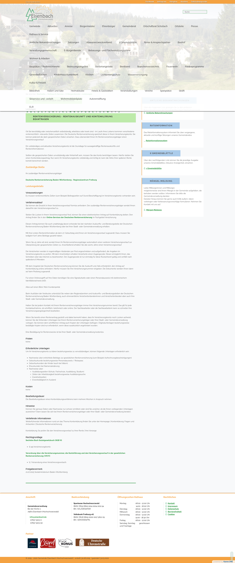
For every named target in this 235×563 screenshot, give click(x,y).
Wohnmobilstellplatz (71, 99)
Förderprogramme (194, 66)
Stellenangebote (104, 66)
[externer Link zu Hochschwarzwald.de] (48, 543)
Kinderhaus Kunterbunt (66, 74)
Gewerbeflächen (38, 74)
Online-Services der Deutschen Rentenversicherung (69, 217)
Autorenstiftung (97, 99)
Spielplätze (166, 90)
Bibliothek (34, 90)
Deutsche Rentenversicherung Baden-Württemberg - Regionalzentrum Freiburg (61, 180)
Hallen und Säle (55, 90)
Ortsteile (179, 26)
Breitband (125, 66)
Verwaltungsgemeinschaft (43, 50)
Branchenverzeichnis (148, 66)
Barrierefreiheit (175, 512)
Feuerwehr (172, 66)
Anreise (69, 26)
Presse (194, 26)
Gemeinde (34, 26)
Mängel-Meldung (154, 210)
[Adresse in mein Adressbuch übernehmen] (67, 506)
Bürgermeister (87, 26)
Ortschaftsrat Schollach (155, 26)
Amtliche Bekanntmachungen (45, 42)
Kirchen (90, 74)
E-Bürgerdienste (72, 50)
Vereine (149, 90)
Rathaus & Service (38, 34)
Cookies (171, 514)
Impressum (173, 506)
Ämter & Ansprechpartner (157, 42)
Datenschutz (173, 509)
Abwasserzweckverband (99, 42)
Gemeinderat (129, 26)
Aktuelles (52, 26)
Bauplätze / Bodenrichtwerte (44, 66)
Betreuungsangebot (77, 66)
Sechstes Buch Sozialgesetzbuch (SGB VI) (44, 440)
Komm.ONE (228, 562)
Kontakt (171, 503)
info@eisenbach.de (38, 517)
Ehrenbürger (108, 26)
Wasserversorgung (137, 74)
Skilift (182, 90)
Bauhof (181, 42)
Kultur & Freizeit (37, 82)
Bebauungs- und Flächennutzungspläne (109, 50)
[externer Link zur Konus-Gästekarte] (65, 543)
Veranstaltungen (128, 90)
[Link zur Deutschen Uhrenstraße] (92, 542)
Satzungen (73, 42)
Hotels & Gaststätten (102, 90)
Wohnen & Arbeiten (39, 58)
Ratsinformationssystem (156, 141)
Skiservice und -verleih (41, 99)
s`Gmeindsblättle (128, 42)
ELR (31, 107)
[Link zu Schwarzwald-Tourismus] (33, 543)
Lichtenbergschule (110, 74)
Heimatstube (77, 90)
